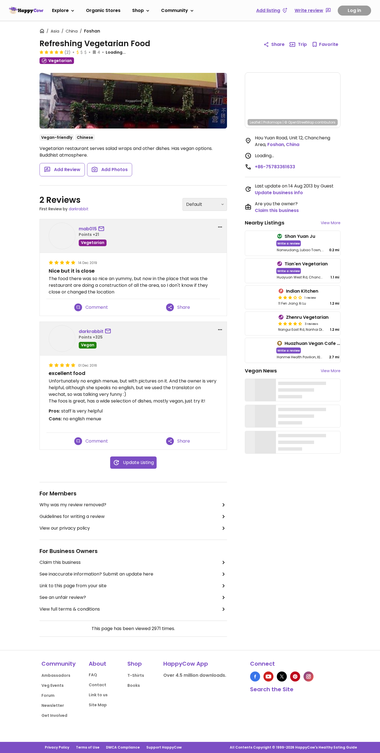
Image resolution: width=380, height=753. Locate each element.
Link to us (98, 695)
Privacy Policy (57, 747)
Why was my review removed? (73, 505)
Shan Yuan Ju (300, 236)
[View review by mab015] (62, 236)
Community (174, 10)
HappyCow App (185, 664)
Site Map (98, 705)
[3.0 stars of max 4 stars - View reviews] (290, 297)
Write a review (288, 243)
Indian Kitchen (302, 291)
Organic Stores (103, 10)
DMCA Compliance (123, 747)
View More (330, 223)
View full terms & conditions (70, 609)
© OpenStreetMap (299, 122)
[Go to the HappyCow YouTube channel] (268, 676)
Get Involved (54, 715)
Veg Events (52, 685)
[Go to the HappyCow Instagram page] (308, 676)
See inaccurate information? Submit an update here (96, 574)
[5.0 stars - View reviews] (51, 52)
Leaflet (255, 122)
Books (133, 685)
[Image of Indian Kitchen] (260, 297)
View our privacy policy (65, 528)
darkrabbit (78, 209)
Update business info (279, 192)
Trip (302, 44)
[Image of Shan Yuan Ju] (260, 243)
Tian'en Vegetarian (306, 264)
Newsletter (52, 705)
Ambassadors (55, 675)
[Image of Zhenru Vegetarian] (260, 323)
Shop (138, 10)
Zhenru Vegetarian (307, 317)
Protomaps (272, 122)
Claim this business (60, 562)
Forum (48, 695)
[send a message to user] (102, 229)
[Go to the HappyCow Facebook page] (255, 676)
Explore (60, 10)
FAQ (93, 675)
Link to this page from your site (73, 585)
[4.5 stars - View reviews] (290, 323)
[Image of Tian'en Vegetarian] (260, 270)
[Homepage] (26, 10)
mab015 (88, 229)
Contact (97, 685)
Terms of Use (87, 747)
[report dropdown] (220, 227)
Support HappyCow (164, 747)
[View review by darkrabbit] (62, 338)
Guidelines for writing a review (72, 516)
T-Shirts (135, 675)
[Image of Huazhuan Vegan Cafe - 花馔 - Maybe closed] (260, 350)
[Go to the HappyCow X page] (282, 676)
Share (278, 44)
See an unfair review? (63, 597)
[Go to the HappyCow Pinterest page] (295, 676)
